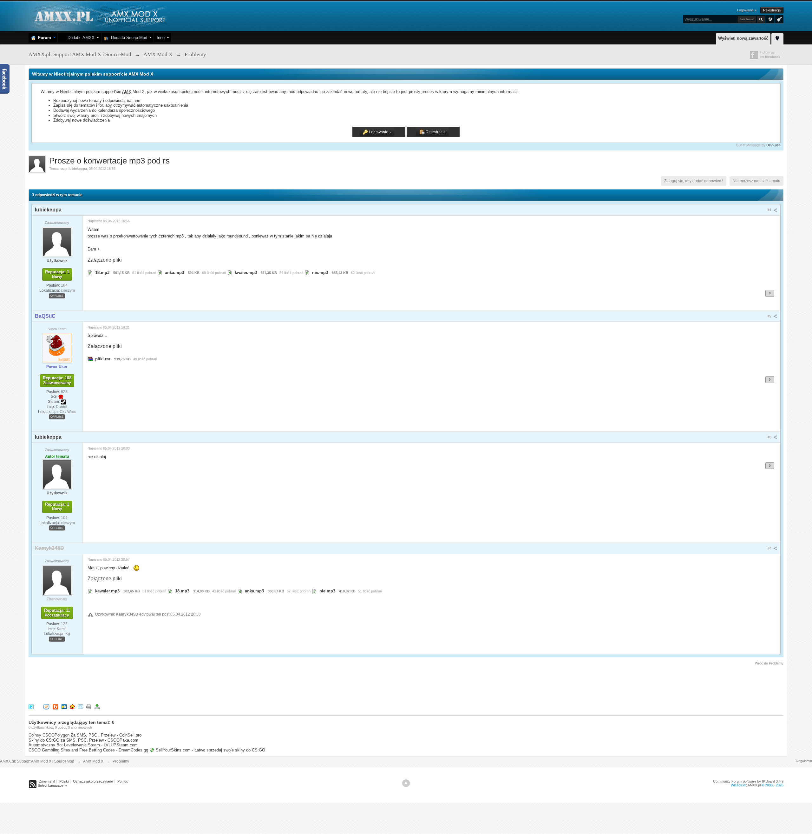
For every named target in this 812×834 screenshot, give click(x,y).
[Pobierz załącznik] (90, 272)
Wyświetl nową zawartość (743, 38)
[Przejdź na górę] (406, 783)
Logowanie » (746, 10)
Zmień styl (47, 781)
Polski (64, 781)
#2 (770, 316)
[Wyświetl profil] (57, 241)
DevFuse (773, 145)
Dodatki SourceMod (127, 37)
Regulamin (804, 761)
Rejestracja (772, 10)
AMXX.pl (754, 785)
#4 (770, 548)
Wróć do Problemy (769, 663)
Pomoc (122, 781)
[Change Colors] (778, 18)
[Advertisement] (144, 683)
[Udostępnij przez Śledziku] (64, 706)
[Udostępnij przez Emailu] (80, 706)
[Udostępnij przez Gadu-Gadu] (72, 706)
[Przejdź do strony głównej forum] (99, 15)
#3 (770, 437)
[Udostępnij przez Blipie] (55, 706)
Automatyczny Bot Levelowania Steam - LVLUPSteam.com (83, 745)
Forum (43, 37)
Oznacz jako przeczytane (93, 781)
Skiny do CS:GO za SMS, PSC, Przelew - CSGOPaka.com (83, 740)
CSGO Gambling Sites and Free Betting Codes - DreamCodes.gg (88, 750)
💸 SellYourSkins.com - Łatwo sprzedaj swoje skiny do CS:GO (207, 750)
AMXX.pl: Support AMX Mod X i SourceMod (37, 761)
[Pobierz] (97, 706)
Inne (161, 37)
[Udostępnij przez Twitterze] (31, 706)
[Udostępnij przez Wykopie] (46, 706)
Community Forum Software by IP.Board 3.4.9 (748, 781)
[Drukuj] (88, 706)
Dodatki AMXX (80, 37)
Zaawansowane (770, 19)
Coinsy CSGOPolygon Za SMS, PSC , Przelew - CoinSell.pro (85, 735)
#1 (770, 210)
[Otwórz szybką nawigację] (777, 38)
